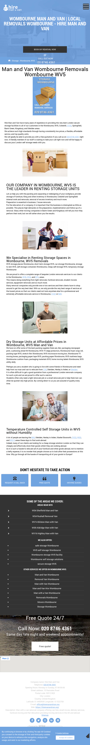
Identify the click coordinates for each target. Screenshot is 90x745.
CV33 (69, 125)
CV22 (53, 294)
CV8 (45, 369)
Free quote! (45, 646)
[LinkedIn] (51, 720)
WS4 (29, 277)
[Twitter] (38, 720)
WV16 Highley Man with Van (45, 533)
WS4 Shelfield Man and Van (45, 510)
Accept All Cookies (66, 737)
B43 (33, 437)
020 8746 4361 (73, 137)
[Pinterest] (58, 720)
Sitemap (45, 715)
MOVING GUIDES (74, 482)
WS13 (12, 440)
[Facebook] (32, 720)
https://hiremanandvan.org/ (47, 707)
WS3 (79, 437)
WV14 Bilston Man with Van (45, 522)
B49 (60, 294)
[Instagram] (45, 720)
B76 (37, 277)
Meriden (74, 369)
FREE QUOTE (44, 482)
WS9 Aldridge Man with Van (45, 527)
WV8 (24, 277)
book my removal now (45, 49)
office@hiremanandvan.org (48, 704)
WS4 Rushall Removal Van (44, 516)
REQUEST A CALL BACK (15, 482)
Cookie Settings (63, 733)
